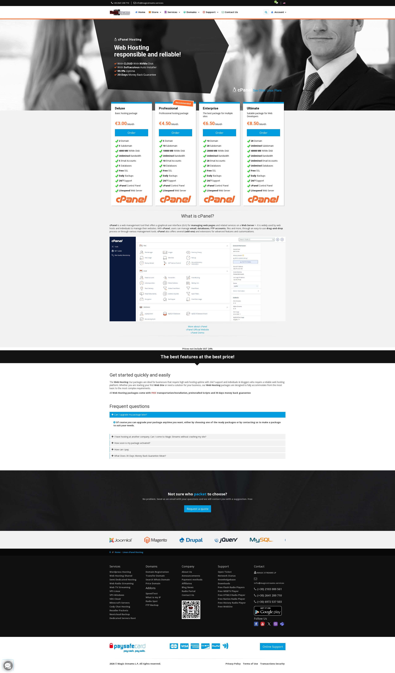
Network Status (227, 575)
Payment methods (192, 579)
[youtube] (262, 623)
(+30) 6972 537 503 (269, 602)
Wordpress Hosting (120, 571)
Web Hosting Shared (121, 575)
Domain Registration (157, 571)
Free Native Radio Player (231, 598)
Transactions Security (272, 663)
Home (141, 12)
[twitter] (269, 623)
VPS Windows (117, 595)
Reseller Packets (119, 610)
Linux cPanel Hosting (133, 552)
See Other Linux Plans (267, 90)
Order (131, 133)
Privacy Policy (233, 663)
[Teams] (282, 623)
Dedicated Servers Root (123, 618)
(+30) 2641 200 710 (269, 595)
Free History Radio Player (232, 602)
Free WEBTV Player (228, 591)
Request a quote (197, 509)
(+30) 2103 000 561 (269, 589)
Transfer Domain (155, 575)
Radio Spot (152, 601)
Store (155, 12)
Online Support (273, 646)
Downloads (224, 583)
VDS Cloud (115, 598)
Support (211, 12)
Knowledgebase (227, 579)
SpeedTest (152, 593)
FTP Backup (152, 605)
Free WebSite (225, 606)
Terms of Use (250, 663)
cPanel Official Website (197, 329)
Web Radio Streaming (122, 583)
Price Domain (153, 583)
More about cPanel (197, 326)
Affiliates (187, 583)
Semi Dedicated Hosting (123, 579)
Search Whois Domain (158, 579)
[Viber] (275, 623)
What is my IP (153, 597)
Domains (192, 12)
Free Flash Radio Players (231, 587)
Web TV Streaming (120, 587)
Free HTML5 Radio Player (231, 595)
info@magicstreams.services (269, 583)
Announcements (191, 575)
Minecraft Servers (120, 602)
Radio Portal (188, 591)
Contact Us (231, 12)
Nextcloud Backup (120, 614)
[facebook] (256, 623)
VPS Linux (115, 591)
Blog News (187, 587)
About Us (187, 571)
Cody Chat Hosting (120, 606)
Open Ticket (225, 571)
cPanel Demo (197, 332)
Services (173, 12)
